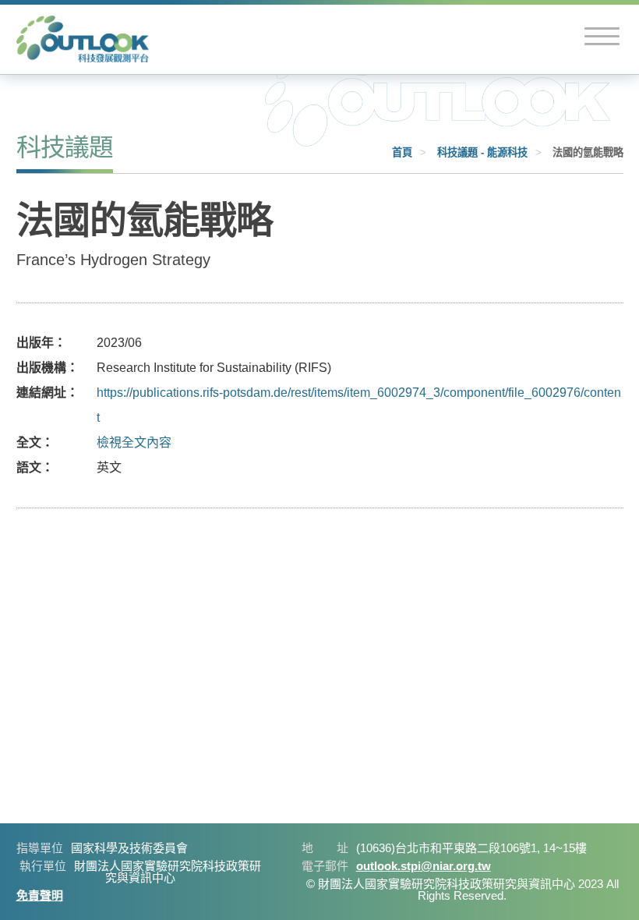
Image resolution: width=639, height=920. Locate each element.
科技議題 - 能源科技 (482, 152)
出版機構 (41, 367)
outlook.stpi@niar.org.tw (423, 865)
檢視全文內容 (134, 442)
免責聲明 (39, 895)
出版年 (35, 342)
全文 (28, 442)
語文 (28, 467)
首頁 (402, 152)
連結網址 (41, 392)
